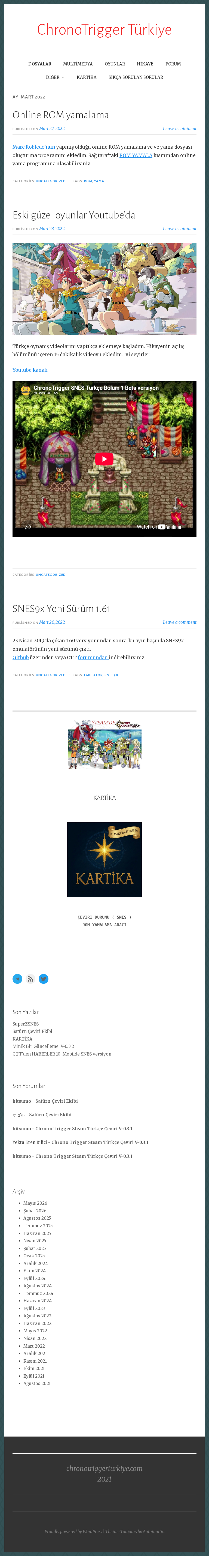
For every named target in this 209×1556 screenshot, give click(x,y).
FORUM (173, 64)
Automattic (153, 1531)
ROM (88, 181)
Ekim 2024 (34, 1270)
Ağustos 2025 (37, 1218)
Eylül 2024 (34, 1278)
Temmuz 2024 (38, 1293)
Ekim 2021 (34, 1368)
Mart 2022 (34, 1346)
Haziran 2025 (37, 1233)
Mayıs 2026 (35, 1203)
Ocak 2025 (34, 1255)
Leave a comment (179, 128)
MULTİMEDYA (78, 64)
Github (21, 658)
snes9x (111, 675)
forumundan (93, 658)
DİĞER (52, 77)
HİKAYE (145, 64)
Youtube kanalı (30, 370)
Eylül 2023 (34, 1308)
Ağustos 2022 (37, 1315)
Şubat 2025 (34, 1248)
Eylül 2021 (33, 1376)
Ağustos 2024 (37, 1285)
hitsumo (22, 1101)
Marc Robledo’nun (34, 147)
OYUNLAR (115, 64)
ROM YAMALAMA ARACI (104, 924)
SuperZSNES (26, 1024)
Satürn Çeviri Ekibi (32, 1031)
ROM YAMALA (135, 155)
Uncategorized (51, 181)
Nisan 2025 (34, 1240)
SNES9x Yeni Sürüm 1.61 (61, 608)
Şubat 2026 (34, 1210)
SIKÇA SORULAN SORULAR (136, 77)
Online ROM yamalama (61, 115)
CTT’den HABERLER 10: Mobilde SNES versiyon (62, 1054)
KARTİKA (87, 77)
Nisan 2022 (35, 1338)
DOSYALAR (39, 64)
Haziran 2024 (37, 1300)
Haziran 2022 (37, 1323)
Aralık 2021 (35, 1353)
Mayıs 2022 (35, 1330)
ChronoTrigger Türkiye (104, 30)
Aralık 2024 (35, 1263)
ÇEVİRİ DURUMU (93, 917)
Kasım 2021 (35, 1361)
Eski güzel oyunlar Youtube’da (74, 215)
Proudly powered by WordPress (73, 1531)
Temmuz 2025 (38, 1225)
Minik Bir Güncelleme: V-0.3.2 (43, 1046)
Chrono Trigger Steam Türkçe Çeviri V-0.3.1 (84, 1128)
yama (99, 181)
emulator (93, 675)
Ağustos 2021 (37, 1383)
